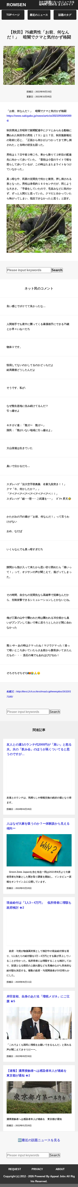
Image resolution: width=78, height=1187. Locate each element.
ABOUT (60, 1169)
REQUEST (14, 1169)
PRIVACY (37, 1169)
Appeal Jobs (58, 1176)
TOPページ (13, 14)
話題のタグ (64, 14)
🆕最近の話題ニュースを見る (39, 1140)
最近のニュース (39, 14)
